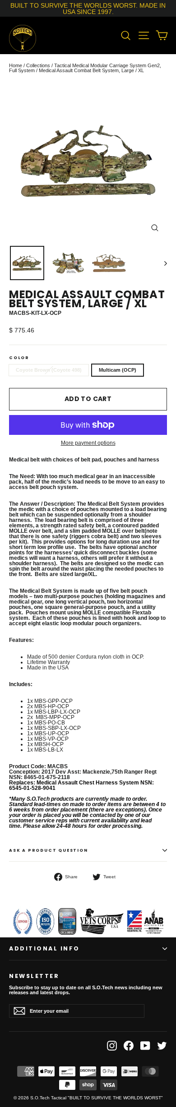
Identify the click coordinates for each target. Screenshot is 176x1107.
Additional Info (44, 948)
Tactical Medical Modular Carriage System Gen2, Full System (85, 68)
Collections (38, 65)
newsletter (34, 975)
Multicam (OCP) (117, 370)
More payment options (88, 443)
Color (19, 358)
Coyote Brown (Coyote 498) (49, 370)
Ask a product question (48, 850)
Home (15, 65)
